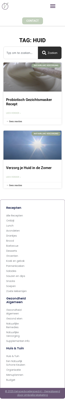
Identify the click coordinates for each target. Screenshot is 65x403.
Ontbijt (10, 220)
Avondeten (13, 230)
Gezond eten (14, 318)
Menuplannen (14, 375)
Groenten (12, 256)
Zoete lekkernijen (16, 291)
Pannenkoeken (15, 266)
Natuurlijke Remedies (12, 325)
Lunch (10, 225)
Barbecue (12, 246)
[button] (53, 6)
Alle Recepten (14, 215)
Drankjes (11, 235)
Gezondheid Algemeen (13, 311)
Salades (11, 271)
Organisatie (13, 370)
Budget (10, 380)
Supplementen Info (18, 341)
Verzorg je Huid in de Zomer (29, 168)
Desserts (11, 251)
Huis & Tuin (12, 356)
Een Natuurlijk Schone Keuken (15, 363)
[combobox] (20, 53)
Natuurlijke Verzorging (13, 334)
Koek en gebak (15, 261)
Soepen (11, 286)
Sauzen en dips (15, 276)
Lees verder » (13, 113)
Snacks (10, 281)
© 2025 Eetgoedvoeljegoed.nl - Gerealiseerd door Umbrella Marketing (32, 393)
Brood (10, 240)
